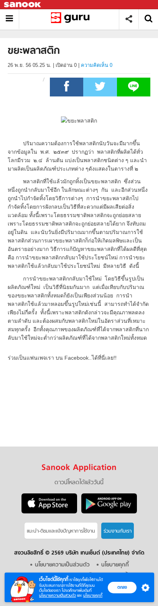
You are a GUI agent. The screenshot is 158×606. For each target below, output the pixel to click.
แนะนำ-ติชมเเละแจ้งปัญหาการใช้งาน (61, 531)
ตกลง (122, 587)
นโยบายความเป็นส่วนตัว (57, 595)
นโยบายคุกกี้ (92, 595)
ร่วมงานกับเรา (118, 531)
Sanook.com (23, 5)
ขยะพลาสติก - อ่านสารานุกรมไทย (72, 19)
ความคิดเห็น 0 (96, 65)
